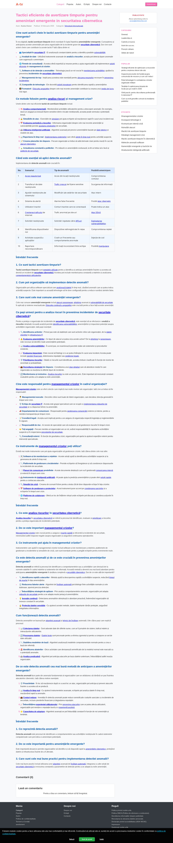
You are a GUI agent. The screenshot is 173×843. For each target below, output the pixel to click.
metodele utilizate (50, 270)
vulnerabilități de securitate (102, 303)
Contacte (107, 4)
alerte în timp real (83, 137)
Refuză (71, 839)
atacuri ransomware (64, 303)
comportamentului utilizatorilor (28, 275)
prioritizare (97, 518)
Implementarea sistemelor (55, 137)
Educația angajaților (41, 89)
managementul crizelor (65, 384)
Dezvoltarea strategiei (32, 367)
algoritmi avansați (53, 621)
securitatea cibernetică (66, 512)
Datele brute (47, 636)
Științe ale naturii (127, 53)
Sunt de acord (87, 839)
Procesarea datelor (31, 636)
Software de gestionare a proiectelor (39, 488)
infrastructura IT (36, 335)
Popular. (70, 4)
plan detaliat (74, 367)
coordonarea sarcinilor (93, 488)
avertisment (20, 824)
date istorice (102, 130)
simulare (55, 119)
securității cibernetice (76, 572)
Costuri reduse (29, 698)
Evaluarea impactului (32, 353)
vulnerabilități (99, 53)
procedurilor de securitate (52, 432)
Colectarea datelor (31, 628)
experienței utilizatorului (46, 704)
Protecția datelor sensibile (33, 606)
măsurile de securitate (28, 594)
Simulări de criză (30, 484)
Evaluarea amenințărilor (33, 339)
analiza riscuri (56, 98)
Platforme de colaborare (34, 496)
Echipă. (87, 4)
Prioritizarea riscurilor (32, 360)
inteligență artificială (46, 477)
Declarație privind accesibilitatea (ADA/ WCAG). (129, 822)
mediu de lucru (107, 89)
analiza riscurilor (38, 512)
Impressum (116, 824)
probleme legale (72, 356)
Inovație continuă (29, 598)
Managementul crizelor (26, 389)
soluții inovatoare (64, 85)
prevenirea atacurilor (71, 704)
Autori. (78, 4)
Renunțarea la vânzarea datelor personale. (128, 819)
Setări (102, 839)
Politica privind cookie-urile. (122, 810)
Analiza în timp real (31, 690)
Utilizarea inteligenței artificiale (36, 130)
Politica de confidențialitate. (26, 819)
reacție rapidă (66, 533)
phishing (77, 303)
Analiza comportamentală (34, 109)
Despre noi (97, 4)
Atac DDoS (96, 212)
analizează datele (63, 288)
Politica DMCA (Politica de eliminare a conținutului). (130, 813)
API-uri (79, 221)
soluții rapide (106, 477)
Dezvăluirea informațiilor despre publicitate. (128, 816)
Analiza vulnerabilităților (34, 346)
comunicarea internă (104, 470)
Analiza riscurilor (55, 374)
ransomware (105, 339)
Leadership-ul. (126, 38)
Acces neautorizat (33, 176)
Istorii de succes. (127, 45)
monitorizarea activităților (94, 71)
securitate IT (39, 53)
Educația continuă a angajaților (59, 305)
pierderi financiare (34, 356)
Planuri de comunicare (33, 470)
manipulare (104, 246)
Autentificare (151, 4)
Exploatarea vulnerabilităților (98, 222)
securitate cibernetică (90, 45)
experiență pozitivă (66, 707)
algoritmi (56, 764)
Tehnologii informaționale (73, 26)
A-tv (19, 4)
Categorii (60, 4)
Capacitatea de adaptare (34, 712)
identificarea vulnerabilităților (65, 324)
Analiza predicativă (31, 656)
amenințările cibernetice (96, 749)
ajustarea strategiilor (47, 126)
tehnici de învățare (70, 621)
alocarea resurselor (86, 78)
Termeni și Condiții (23, 822)
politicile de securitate (29, 151)
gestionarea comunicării (77, 411)
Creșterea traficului (33, 212)
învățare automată (64, 584)
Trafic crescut (60, 184)
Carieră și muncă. (128, 42)
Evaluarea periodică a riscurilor (37, 123)
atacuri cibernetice (28, 144)
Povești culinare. (127, 49)
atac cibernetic (104, 201)
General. (124, 34)
